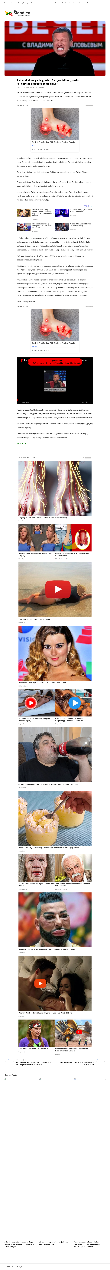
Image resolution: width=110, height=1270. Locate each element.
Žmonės (57, 3)
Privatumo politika (84, 3)
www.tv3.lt (21, 443)
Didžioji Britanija (23, 3)
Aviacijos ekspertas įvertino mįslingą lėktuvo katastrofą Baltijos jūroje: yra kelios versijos (19, 1244)
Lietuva (6, 3)
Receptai (33, 3)
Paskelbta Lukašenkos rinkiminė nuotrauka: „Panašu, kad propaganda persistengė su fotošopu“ (88, 1244)
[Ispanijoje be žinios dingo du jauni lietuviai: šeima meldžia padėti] (99, 1061)
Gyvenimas (49, 3)
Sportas (64, 3)
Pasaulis (13, 3)
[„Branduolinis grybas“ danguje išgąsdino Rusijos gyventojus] (55, 1158)
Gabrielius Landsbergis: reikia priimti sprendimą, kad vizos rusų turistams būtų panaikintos (34, 1063)
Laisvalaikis (73, 3)
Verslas (41, 3)
